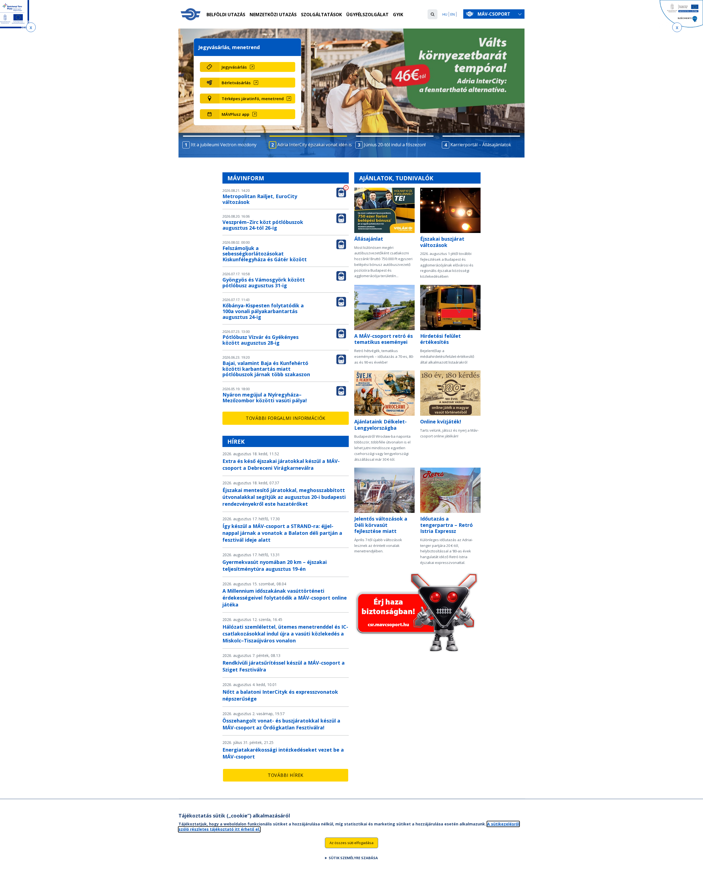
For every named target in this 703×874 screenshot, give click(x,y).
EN (452, 14)
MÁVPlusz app (235, 114)
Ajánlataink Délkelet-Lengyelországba (380, 424)
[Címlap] (190, 14)
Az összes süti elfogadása (351, 842)
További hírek (285, 775)
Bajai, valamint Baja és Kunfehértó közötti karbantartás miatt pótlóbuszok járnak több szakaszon (266, 369)
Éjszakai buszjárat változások (442, 241)
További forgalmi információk (285, 418)
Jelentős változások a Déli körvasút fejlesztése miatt (380, 524)
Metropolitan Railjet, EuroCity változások (259, 199)
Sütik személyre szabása (353, 857)
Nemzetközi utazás (273, 15)
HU (444, 14)
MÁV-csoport (494, 14)
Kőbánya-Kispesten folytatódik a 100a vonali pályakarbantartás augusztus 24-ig (263, 311)
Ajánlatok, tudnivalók (396, 178)
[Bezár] (31, 27)
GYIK (398, 15)
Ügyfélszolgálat (367, 15)
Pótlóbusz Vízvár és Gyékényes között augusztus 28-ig (260, 340)
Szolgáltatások (321, 15)
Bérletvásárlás (236, 82)
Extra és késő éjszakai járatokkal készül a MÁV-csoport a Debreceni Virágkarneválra (281, 464)
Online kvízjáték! (440, 421)
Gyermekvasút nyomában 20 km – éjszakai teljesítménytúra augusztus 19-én (274, 565)
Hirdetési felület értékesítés (440, 339)
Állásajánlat (368, 238)
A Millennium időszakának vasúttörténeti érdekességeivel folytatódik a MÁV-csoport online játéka (284, 598)
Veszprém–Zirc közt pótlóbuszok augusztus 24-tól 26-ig (262, 225)
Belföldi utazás (226, 15)
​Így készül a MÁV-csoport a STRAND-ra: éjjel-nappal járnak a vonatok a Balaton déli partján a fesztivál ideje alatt (282, 533)
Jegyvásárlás (234, 67)
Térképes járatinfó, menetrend (253, 98)
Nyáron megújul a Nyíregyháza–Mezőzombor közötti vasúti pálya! (264, 397)
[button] (432, 14)
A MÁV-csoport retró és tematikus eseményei (383, 339)
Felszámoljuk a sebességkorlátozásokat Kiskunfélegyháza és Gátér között (264, 254)
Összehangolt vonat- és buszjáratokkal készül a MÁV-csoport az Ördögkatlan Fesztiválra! (281, 724)
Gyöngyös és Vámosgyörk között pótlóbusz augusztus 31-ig (263, 282)
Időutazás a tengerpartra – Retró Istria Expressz (446, 524)
